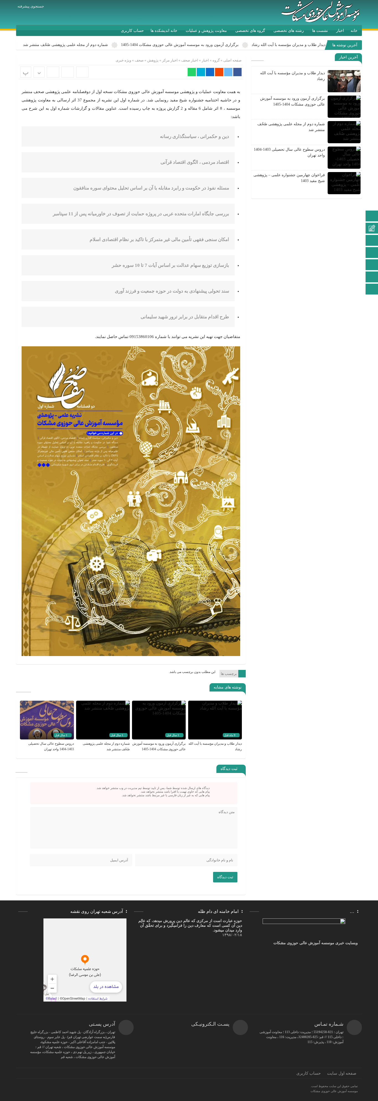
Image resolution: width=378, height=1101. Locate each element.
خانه (354, 31)
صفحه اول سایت (341, 1073)
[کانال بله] (371, 253)
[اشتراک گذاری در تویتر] (228, 72)
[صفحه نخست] (371, 216)
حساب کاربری (132, 31)
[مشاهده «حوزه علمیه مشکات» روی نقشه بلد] (84, 960)
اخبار (340, 31)
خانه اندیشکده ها (164, 31)
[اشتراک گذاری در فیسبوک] (237, 72)
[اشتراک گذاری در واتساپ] (192, 72)
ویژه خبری (123, 60)
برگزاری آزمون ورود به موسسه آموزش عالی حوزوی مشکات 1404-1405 (180, 45)
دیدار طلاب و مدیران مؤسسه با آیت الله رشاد (288, 45)
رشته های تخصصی (288, 31)
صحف (139, 60)
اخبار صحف (189, 60)
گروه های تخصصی (250, 31)
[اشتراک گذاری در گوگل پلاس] (219, 72)
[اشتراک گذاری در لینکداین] (210, 72)
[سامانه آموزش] (371, 228)
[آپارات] (371, 265)
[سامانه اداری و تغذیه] (371, 277)
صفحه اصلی (232, 60)
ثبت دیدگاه (225, 877)
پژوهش (153, 60)
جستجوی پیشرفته (30, 6)
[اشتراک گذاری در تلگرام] (201, 72)
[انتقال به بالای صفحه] (372, 289)
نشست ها (320, 31)
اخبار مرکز (170, 60)
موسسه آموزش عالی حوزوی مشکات (334, 1091)
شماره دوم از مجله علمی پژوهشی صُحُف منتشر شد (65, 45)
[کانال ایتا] (371, 240)
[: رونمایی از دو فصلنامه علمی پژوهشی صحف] (67, 72)
